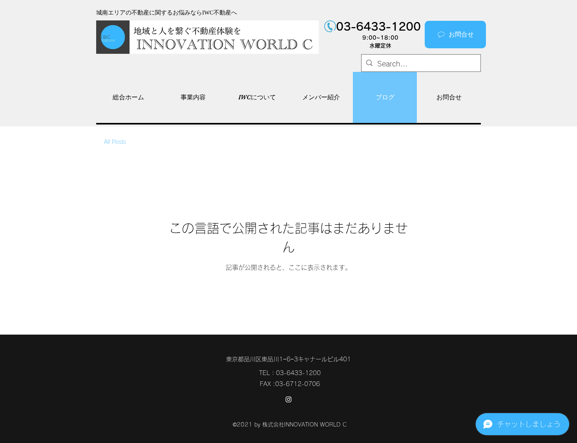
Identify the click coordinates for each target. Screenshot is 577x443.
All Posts (115, 142)
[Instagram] (288, 399)
